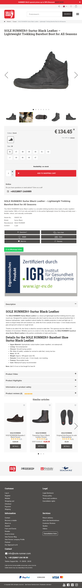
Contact (7, 518)
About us (8, 523)
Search (67, 14)
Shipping (72, 137)
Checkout (8, 504)
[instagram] (76, 584)
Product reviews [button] (14, 393)
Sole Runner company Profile (15, 539)
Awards (7, 526)
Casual (14, 21)
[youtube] (64, 584)
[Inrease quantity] (12, 171)
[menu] (77, 14)
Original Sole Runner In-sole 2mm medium (67, 436)
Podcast (7, 542)
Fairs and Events (10, 528)
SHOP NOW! (59, 2)
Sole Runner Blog (11, 537)
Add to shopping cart (46, 173)
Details (15, 446)
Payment (8, 506)
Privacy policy (47, 496)
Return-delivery (48, 518)
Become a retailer (11, 520)
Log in (7, 493)
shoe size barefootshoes (51, 520)
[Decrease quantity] (12, 174)
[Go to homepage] (4, 21)
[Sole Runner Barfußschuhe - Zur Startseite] (9, 14)
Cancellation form (50, 533)
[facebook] (68, 584)
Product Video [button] (12, 374)
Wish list (23, 241)
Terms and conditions (50, 498)
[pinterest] (72, 584)
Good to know (9, 534)
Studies (45, 526)
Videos (45, 528)
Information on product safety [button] (18, 387)
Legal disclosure (48, 493)
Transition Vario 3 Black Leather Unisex (41, 436)
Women (9, 21)
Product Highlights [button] (14, 381)
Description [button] (11, 304)
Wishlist (7, 498)
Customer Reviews (49, 523)
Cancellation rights (49, 501)
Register (7, 496)
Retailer (7, 531)
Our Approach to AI (11, 545)
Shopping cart (9, 501)
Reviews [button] (59, 241)
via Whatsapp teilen (14, 249)
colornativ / (49, 584)
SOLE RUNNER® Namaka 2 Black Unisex (15, 436)
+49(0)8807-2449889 (21, 191)
